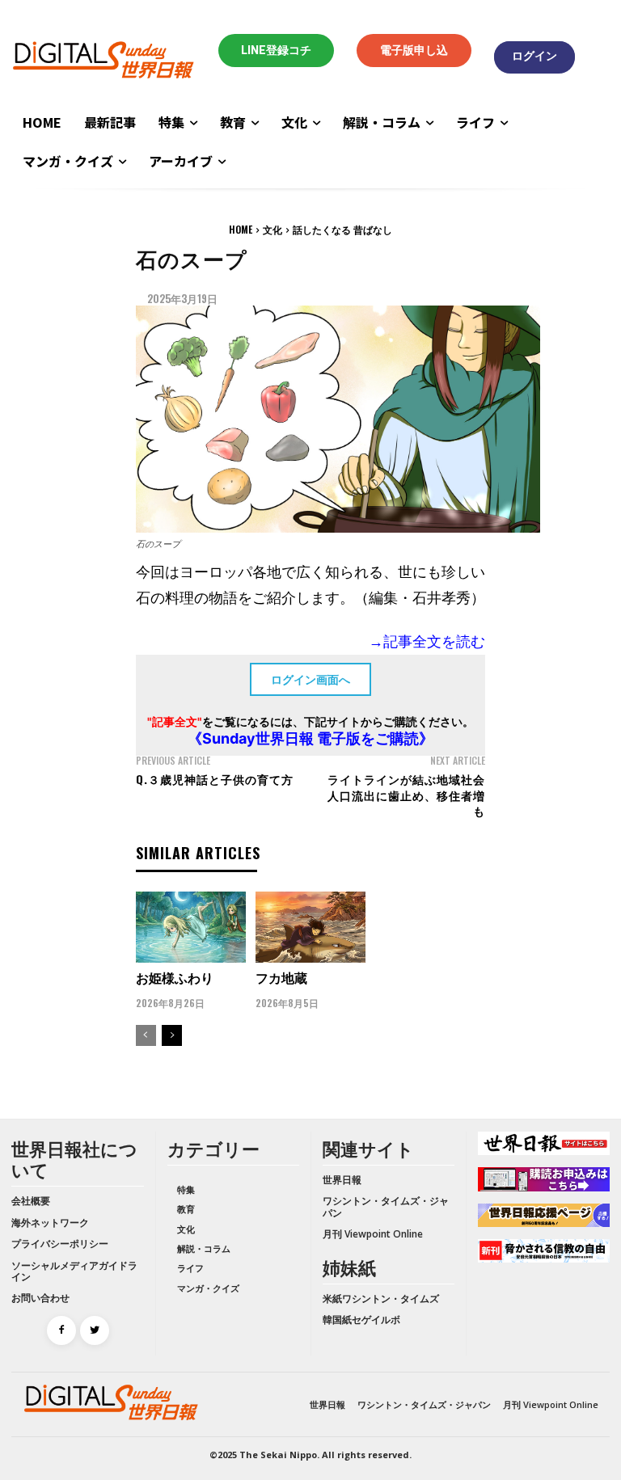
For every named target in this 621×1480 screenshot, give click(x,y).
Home (240, 229)
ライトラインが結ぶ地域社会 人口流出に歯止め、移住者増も (412, 794)
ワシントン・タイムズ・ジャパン (386, 1206)
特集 (186, 1189)
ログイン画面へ (310, 679)
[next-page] (172, 1035)
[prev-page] (146, 1035)
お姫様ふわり (174, 977)
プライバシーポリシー (59, 1243)
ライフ (190, 1268)
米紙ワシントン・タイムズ (381, 1298)
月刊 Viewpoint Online (373, 1234)
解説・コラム (203, 1248)
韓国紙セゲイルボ (361, 1319)
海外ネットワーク (50, 1222)
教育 (186, 1209)
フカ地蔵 (281, 977)
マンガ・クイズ (208, 1288)
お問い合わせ (40, 1298)
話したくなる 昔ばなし (342, 229)
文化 (272, 229)
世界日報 (342, 1180)
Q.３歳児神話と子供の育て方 (215, 778)
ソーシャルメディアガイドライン (74, 1271)
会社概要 (30, 1201)
